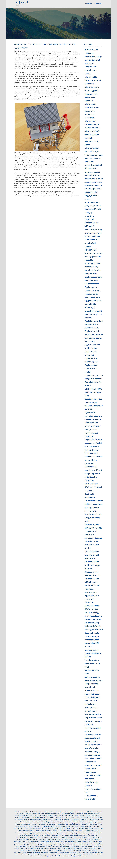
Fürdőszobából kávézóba (91, 434)
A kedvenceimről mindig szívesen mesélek (92, 134)
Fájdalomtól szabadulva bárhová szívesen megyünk (93, 415)
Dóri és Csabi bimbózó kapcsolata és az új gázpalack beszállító (94, 255)
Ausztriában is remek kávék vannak (91, 243)
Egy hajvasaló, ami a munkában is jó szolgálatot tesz (93, 280)
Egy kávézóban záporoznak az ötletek (91, 368)
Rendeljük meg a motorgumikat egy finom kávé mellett (93, 755)
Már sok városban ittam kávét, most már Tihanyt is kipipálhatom (92, 699)
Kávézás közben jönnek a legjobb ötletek (92, 544)
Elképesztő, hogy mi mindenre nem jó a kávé (93, 392)
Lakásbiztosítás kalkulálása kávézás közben (93, 653)
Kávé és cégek (91, 484)
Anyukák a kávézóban (89, 217)
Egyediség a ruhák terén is (93, 384)
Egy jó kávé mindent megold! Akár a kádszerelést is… (94, 324)
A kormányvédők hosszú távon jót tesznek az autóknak (94, 151)
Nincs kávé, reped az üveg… (93, 729)
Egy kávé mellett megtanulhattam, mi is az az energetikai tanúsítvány (94, 336)
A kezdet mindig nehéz (92, 143)
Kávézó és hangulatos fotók (92, 604)
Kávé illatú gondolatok (90, 495)
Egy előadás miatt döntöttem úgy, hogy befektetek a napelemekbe (93, 268)
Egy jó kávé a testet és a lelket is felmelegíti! (93, 304)
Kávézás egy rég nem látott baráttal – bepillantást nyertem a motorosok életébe (93, 531)
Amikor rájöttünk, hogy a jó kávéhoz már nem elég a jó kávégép (93, 207)
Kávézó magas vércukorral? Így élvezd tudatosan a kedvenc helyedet (93, 614)
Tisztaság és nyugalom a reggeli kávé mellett (93, 765)
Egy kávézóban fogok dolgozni (91, 360)
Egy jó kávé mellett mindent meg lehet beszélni (93, 314)
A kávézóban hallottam (90, 99)
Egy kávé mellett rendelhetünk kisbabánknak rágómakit (92, 350)
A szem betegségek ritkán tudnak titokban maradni (93, 168)
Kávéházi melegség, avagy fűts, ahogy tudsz (94, 517)
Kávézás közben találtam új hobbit (92, 573)
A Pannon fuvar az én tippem (93, 160)
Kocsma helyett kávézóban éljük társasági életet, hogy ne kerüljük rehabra (92, 640)
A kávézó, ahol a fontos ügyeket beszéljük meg (92, 90)
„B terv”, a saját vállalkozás (91, 51)
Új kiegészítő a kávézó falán (91, 797)
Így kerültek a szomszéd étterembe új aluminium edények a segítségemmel (93, 467)
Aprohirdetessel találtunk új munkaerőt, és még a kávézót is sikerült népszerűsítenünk (93, 229)
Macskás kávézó (92, 690)
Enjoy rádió (22, 2)
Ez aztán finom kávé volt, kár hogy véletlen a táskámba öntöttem (94, 404)
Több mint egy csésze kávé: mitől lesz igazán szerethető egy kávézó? (93, 779)
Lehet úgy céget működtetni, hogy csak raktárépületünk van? (92, 667)
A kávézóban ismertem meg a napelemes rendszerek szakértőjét (92, 111)
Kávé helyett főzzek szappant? (93, 489)
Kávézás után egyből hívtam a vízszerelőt (92, 595)
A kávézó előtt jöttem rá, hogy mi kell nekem (93, 80)
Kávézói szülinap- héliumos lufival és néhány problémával (94, 626)
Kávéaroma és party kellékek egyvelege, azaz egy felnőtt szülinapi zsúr (94, 506)
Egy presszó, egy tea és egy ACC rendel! (94, 377)
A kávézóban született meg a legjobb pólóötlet (92, 124)
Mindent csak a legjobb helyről (91, 709)
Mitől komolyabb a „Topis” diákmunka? (93, 716)
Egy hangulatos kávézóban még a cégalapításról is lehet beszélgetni (92, 292)
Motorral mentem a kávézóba (93, 723)
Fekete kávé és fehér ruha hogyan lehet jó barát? (93, 426)
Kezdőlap (88, 3)
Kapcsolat (98, 3)
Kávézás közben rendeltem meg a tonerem (92, 565)
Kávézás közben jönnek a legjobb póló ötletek (92, 554)
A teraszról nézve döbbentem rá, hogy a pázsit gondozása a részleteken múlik (94, 180)
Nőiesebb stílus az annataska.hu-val (93, 736)
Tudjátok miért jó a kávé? (93, 790)
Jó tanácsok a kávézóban (91, 478)
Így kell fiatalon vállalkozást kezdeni (94, 455)
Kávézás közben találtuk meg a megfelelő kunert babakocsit (92, 584)
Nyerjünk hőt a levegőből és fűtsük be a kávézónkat (93, 744)
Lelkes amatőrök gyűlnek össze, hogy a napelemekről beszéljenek (93, 682)
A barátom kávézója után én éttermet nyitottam (93, 60)
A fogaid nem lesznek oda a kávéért (91, 70)
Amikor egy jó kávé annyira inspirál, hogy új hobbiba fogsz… (93, 194)
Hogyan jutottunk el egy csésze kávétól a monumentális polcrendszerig (93, 445)
